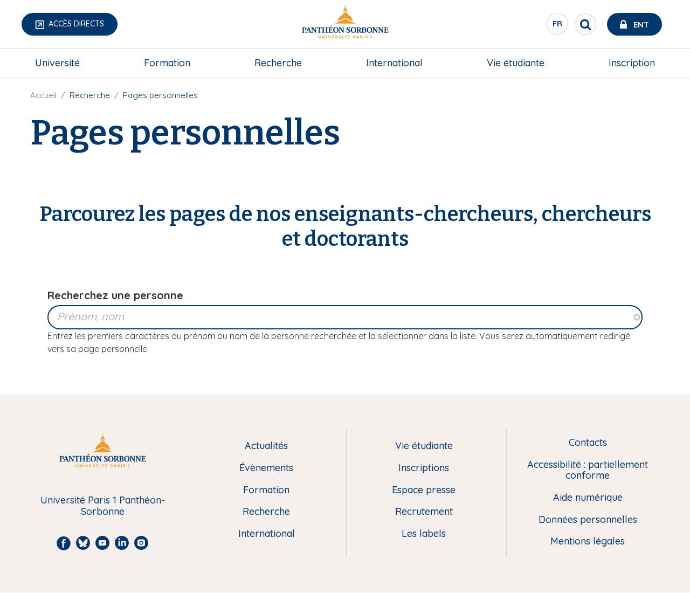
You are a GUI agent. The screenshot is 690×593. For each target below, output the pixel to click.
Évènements (266, 468)
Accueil (43, 95)
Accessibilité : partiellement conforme (587, 470)
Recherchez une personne (115, 295)
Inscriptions (423, 468)
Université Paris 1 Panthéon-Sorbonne (102, 506)
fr (558, 26)
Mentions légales (587, 541)
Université (57, 63)
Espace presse (424, 490)
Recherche (278, 63)
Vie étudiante (515, 63)
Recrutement (424, 512)
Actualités (266, 446)
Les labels (424, 534)
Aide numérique (588, 498)
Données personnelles (588, 520)
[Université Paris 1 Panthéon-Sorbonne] (345, 24)
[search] (585, 24)
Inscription (632, 63)
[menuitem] (57, 63)
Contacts (588, 443)
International (394, 63)
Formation (167, 63)
